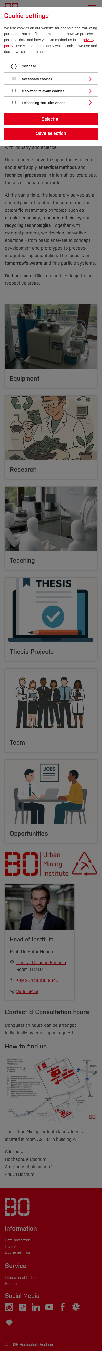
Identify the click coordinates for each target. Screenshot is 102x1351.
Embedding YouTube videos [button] (43, 103)
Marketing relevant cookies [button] (43, 91)
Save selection (51, 133)
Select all (29, 66)
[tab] (53, 79)
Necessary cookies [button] (37, 79)
